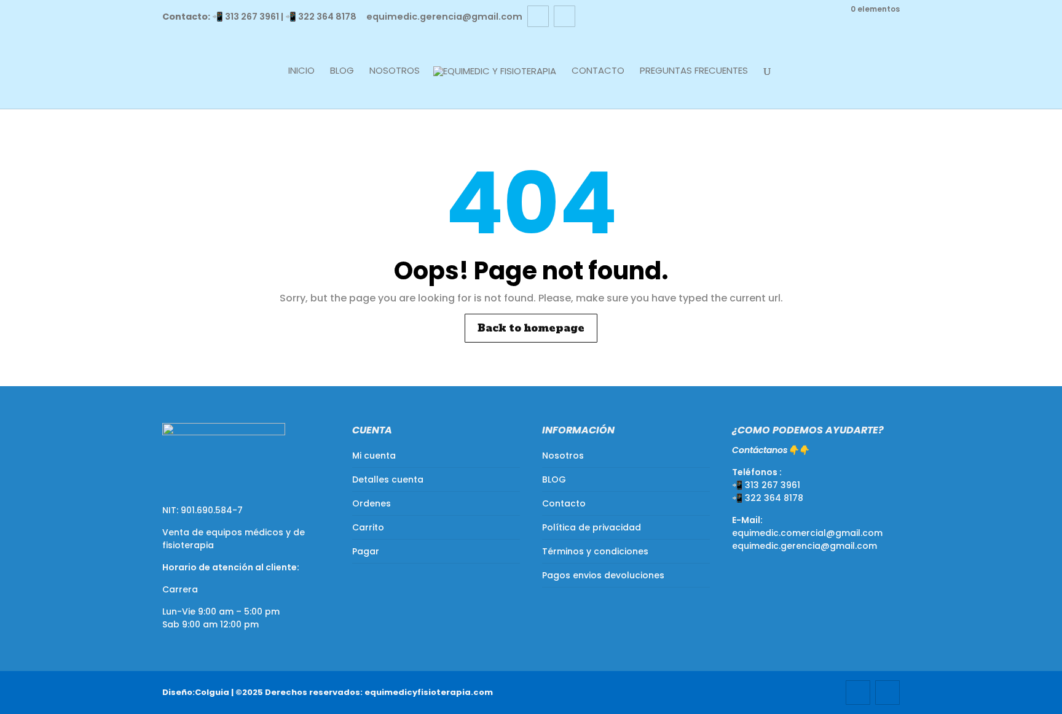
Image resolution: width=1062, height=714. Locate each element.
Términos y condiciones (595, 551)
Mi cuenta (374, 455)
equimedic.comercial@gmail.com (807, 533)
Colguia (212, 692)
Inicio (301, 71)
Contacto (598, 71)
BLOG (342, 71)
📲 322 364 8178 (320, 16)
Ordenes (371, 503)
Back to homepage (531, 328)
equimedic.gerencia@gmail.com (804, 546)
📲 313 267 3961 (245, 16)
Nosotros (394, 71)
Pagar (365, 551)
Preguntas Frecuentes (694, 71)
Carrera (180, 589)
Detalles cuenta (387, 479)
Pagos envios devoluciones (603, 575)
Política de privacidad (591, 527)
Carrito (368, 527)
